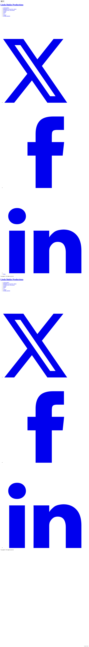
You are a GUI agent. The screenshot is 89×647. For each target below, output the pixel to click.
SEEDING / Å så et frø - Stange (9, 9)
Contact (4, 14)
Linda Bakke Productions (12, 5)
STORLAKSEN (6, 16)
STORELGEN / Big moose (9, 10)
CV (4, 13)
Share (4, 274)
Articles (4, 11)
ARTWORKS (6, 7)
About (4, 12)
